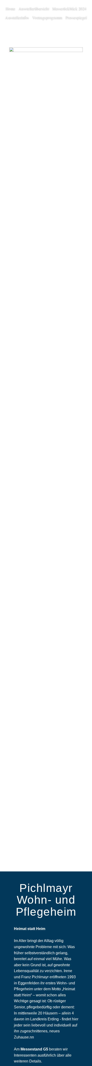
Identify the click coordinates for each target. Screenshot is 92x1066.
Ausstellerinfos (17, 17)
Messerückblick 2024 (69, 8)
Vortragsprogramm (47, 17)
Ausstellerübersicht (34, 8)
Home (10, 8)
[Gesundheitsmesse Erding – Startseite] (46, 50)
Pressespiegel (76, 17)
